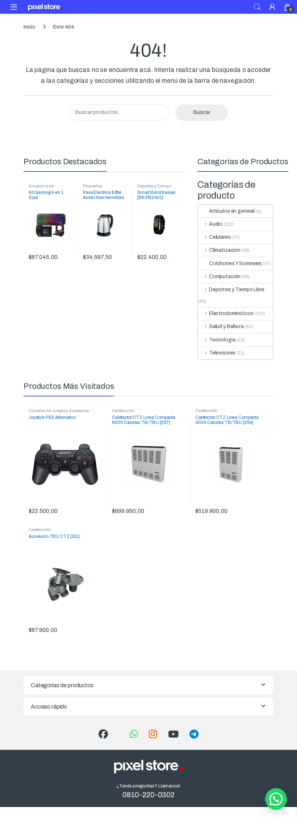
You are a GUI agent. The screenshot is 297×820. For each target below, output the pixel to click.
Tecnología (222, 340)
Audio (215, 224)
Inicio (29, 27)
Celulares (220, 237)
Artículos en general (232, 211)
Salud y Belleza (226, 326)
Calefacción (123, 410)
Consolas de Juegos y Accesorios (59, 410)
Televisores (222, 353)
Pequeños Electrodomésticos (100, 188)
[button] (276, 799)
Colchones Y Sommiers (235, 263)
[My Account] (272, 7)
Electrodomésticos (231, 313)
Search (257, 7)
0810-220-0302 (148, 795)
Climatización (224, 250)
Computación (224, 276)
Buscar (201, 112)
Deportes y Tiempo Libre (236, 289)
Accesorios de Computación (41, 188)
